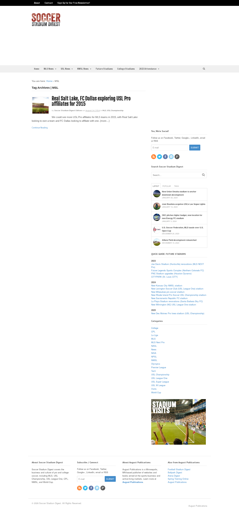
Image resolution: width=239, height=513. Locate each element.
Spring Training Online (178, 478)
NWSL (154, 360)
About (37, 3)
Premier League (158, 367)
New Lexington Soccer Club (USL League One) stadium (177, 288)
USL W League (158, 385)
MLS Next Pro (158, 342)
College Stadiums (126, 68)
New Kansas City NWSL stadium (166, 285)
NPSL (154, 356)
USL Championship (115, 110)
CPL (153, 331)
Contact (49, 3)
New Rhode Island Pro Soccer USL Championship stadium (178, 294)
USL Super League (160, 381)
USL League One (159, 378)
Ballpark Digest (175, 472)
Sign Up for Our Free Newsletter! (73, 3)
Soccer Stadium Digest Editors (68, 110)
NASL (154, 345)
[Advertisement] (180, 35)
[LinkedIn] (171, 156)
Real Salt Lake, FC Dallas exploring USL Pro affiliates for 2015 (91, 101)
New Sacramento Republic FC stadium (169, 298)
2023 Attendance (147, 68)
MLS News (48, 68)
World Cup (156, 392)
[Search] (203, 174)
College (154, 327)
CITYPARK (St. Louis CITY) (164, 276)
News (153, 349)
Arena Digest (174, 475)
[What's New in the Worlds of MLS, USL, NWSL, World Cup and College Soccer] (46, 25)
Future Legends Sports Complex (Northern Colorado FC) (177, 270)
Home (36, 68)
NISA (153, 353)
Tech (153, 370)
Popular (166, 186)
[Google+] (177, 156)
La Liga (154, 335)
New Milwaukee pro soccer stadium (168, 291)
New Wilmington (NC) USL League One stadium (173, 304)
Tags (176, 186)
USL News (65, 68)
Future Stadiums (104, 68)
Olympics (155, 363)
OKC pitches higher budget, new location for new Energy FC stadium (182, 217)
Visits (154, 388)
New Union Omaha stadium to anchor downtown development (179, 193)
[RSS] (153, 156)
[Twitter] (159, 156)
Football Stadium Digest (179, 469)
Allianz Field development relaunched (179, 240)
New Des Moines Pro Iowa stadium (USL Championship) (177, 313)
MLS (104, 110)
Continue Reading (40, 127)
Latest (156, 186)
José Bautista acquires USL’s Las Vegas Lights (183, 204)
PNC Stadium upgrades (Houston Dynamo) (171, 273)
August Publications (132, 482)
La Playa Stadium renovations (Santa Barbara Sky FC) (177, 301)
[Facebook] (165, 156)
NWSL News (82, 68)
